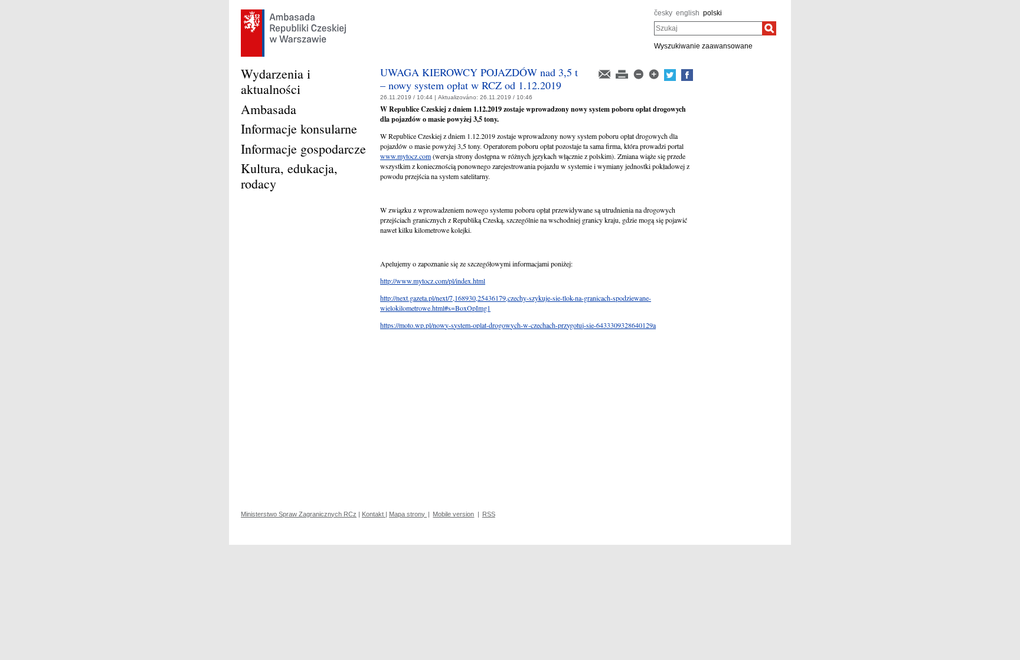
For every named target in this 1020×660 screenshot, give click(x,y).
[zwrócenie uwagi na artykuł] (605, 73)
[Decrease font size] (639, 73)
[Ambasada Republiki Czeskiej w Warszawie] (293, 12)
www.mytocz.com (405, 156)
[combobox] (708, 28)
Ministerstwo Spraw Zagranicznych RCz (299, 514)
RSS (488, 514)
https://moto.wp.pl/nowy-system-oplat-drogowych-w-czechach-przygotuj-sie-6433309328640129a (518, 325)
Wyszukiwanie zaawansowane (703, 46)
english (687, 13)
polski (712, 13)
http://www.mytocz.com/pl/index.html (432, 280)
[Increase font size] (655, 73)
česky (663, 13)
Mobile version (453, 514)
